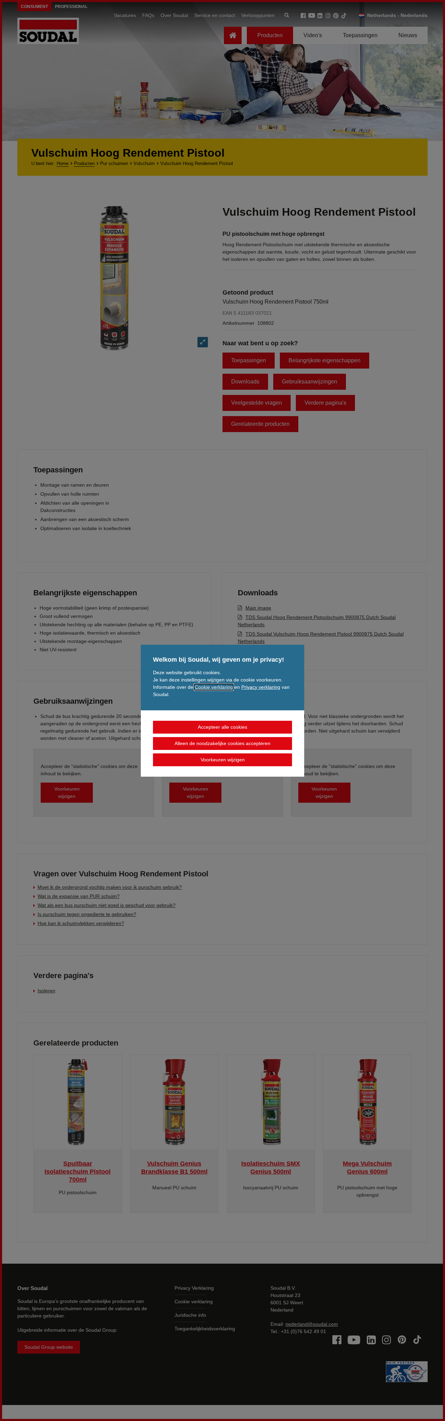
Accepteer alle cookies (222, 727)
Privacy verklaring (260, 687)
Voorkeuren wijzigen (223, 759)
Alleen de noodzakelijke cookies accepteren (222, 743)
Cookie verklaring (214, 687)
